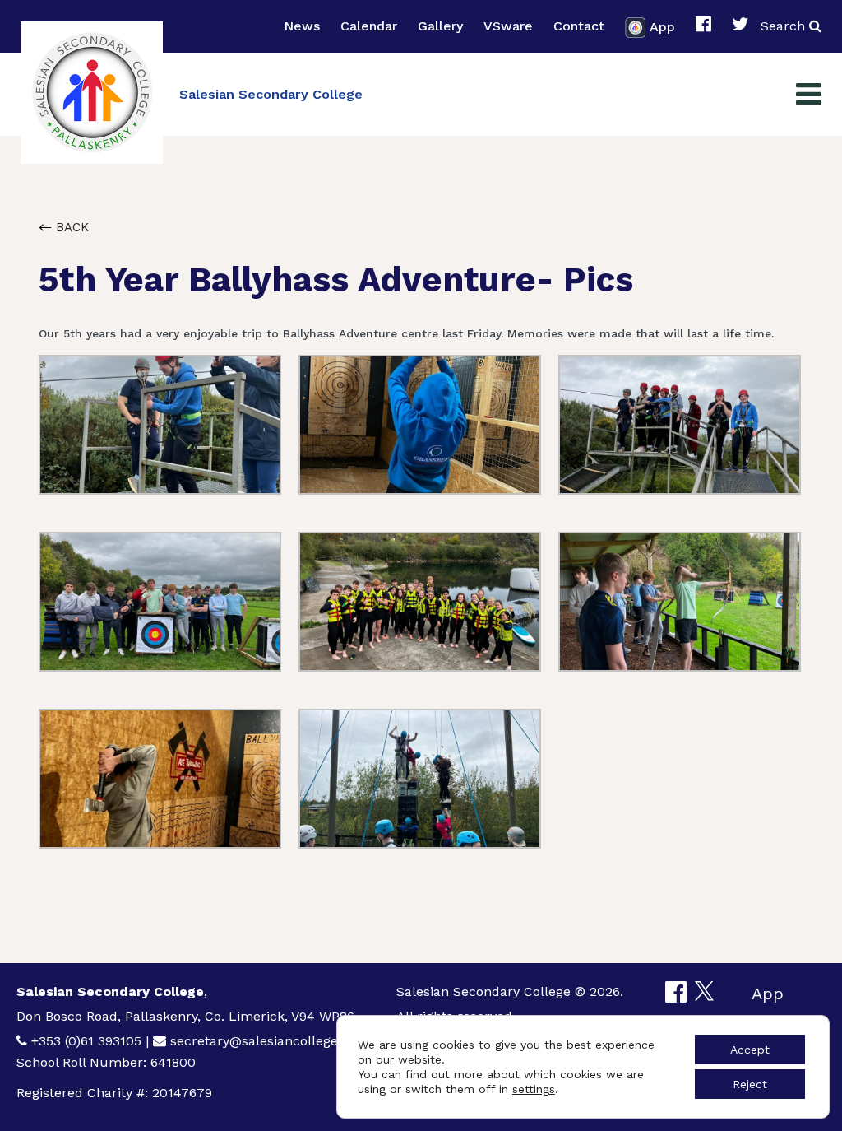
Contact (578, 26)
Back (70, 227)
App (662, 26)
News (302, 26)
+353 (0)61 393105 (86, 1041)
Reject (750, 1084)
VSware (508, 26)
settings (533, 1089)
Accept (750, 1049)
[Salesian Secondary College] (92, 92)
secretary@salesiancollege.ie (261, 1041)
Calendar (368, 26)
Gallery (440, 26)
